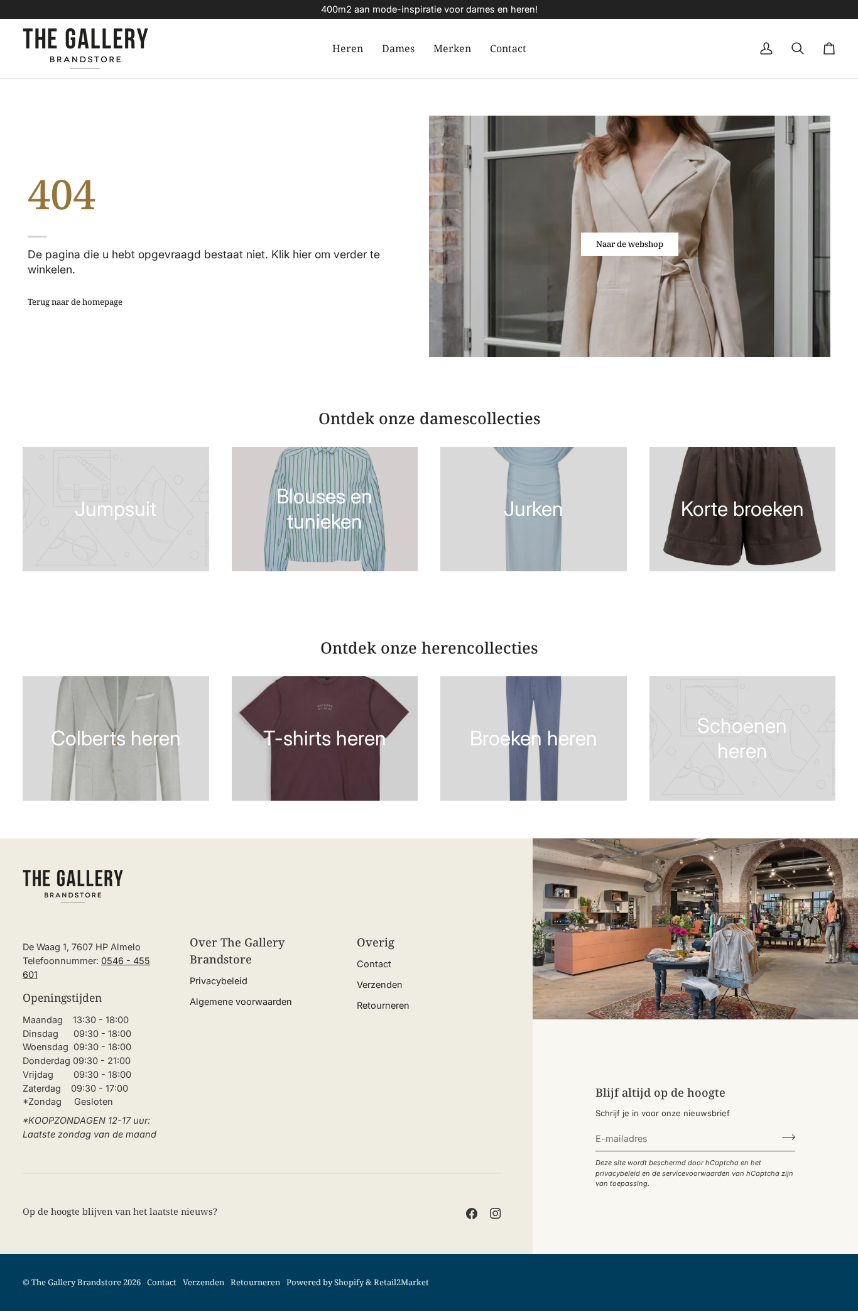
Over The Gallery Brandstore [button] (237, 951)
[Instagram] (495, 1213)
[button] (347, 48)
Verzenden (380, 984)
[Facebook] (471, 1213)
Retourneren (383, 1005)
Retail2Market (401, 1282)
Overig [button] (375, 942)
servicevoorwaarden (696, 1173)
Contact (374, 963)
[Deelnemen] (784, 1137)
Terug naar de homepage (75, 301)
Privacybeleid (218, 980)
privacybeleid (617, 1173)
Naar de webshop (629, 244)
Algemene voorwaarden (241, 1001)
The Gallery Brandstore (76, 1282)
